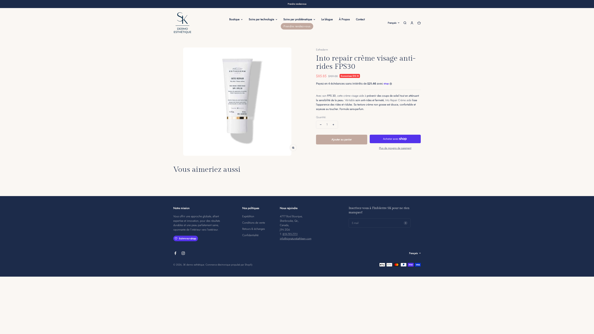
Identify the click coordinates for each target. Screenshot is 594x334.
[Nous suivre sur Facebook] (175, 253)
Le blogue (327, 19)
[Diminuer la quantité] (320, 124)
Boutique (234, 19)
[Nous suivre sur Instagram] (183, 253)
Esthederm (322, 50)
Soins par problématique (297, 19)
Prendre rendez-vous (297, 3)
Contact (360, 19)
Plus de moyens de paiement (395, 148)
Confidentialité (250, 235)
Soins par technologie (261, 19)
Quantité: (321, 117)
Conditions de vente (253, 223)
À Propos (344, 19)
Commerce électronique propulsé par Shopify (229, 264)
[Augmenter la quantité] (333, 124)
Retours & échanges (253, 229)
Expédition (248, 216)
